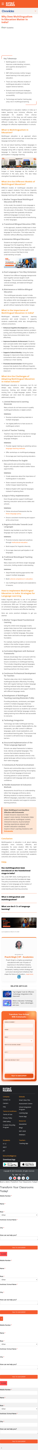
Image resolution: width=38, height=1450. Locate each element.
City (6, 1052)
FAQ (4, 1107)
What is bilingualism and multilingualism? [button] (12, 898)
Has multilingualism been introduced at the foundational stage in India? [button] (15, 870)
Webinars (22, 1135)
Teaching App (23, 1143)
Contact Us (6, 1100)
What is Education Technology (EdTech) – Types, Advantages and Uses (23, 1003)
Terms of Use (7, 1114)
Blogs (21, 1128)
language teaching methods (15, 448)
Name (7, 1029)
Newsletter (23, 1124)
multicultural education (19, 542)
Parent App (23, 1116)
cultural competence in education (21, 579)
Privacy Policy (7, 1118)
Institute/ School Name (13, 1044)
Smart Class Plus (24, 1100)
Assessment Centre (25, 1103)
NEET (5, 1147)
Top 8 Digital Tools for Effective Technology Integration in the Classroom (23, 994)
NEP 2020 (10, 169)
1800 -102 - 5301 (19, 1175)
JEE (4, 1151)
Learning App (23, 1113)
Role (6, 1037)
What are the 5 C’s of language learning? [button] (15, 907)
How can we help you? (12, 1060)
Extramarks (8, 831)
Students (6, 1140)
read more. (30, 974)
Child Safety (7, 1121)
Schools (22, 1097)
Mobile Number (10, 1022)
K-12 (4, 1144)
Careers (5, 1103)
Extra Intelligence (9, 1156)
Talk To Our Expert (19, 1076)
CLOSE (3, 1254)
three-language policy (13, 514)
